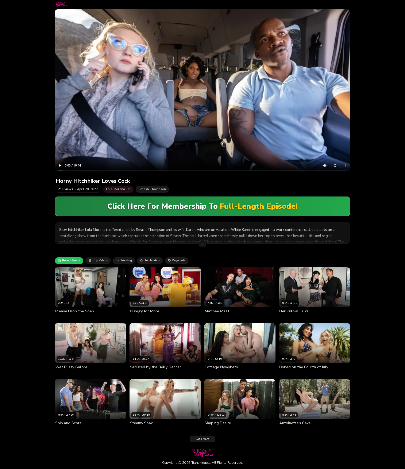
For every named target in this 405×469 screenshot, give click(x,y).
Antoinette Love (290, 430)
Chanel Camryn (65, 374)
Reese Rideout (304, 318)
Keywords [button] (178, 260)
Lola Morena (213, 430)
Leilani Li (61, 430)
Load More (202, 439)
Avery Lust (212, 318)
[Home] (61, 4)
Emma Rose (138, 318)
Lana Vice (286, 318)
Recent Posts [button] (71, 260)
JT (224, 430)
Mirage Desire (236, 374)
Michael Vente (78, 430)
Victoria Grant (165, 374)
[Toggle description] (202, 243)
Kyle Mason (228, 318)
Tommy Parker (86, 374)
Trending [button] (126, 260)
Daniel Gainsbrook (142, 374)
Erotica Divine (139, 430)
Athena (60, 318)
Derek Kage (157, 430)
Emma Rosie (303, 374)
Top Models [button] (152, 260)
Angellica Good (215, 374)
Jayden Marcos (157, 318)
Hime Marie (74, 318)
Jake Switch (310, 430)
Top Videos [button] (100, 260)
